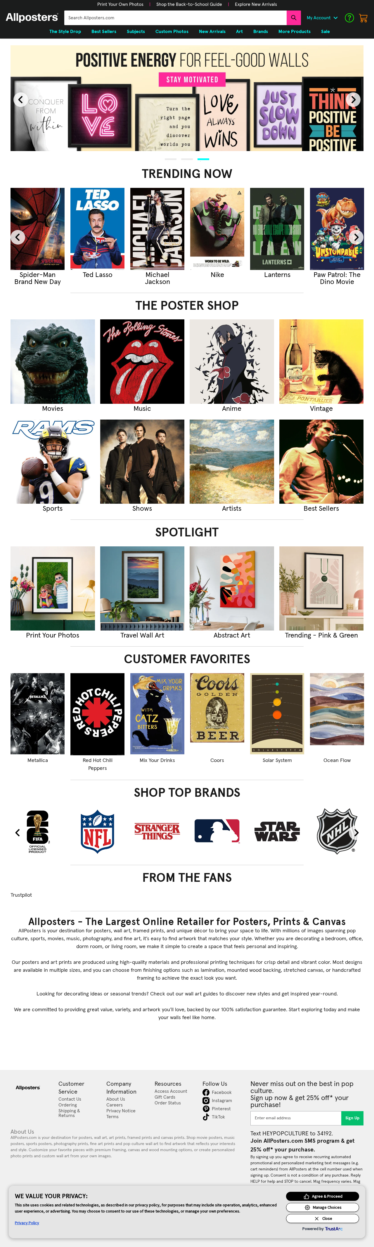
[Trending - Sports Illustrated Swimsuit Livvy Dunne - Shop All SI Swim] (217, 229)
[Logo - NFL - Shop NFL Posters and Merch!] (97, 831)
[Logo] (32, 18)
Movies (52, 408)
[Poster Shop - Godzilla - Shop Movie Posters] (53, 361)
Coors (217, 760)
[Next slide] (353, 99)
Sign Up (352, 1118)
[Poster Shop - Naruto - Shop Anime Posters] (232, 361)
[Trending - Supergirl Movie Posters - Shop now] (38, 229)
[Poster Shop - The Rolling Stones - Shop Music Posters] (142, 361)
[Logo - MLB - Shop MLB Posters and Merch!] (217, 831)
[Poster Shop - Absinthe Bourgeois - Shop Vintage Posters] (321, 361)
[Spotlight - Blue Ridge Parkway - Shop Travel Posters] (142, 588)
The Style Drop (65, 31)
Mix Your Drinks (157, 760)
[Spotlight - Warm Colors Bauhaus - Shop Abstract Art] (232, 588)
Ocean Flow (337, 760)
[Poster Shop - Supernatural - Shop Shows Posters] (142, 462)
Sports (53, 508)
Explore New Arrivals (256, 4)
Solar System (277, 760)
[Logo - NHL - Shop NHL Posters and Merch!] (337, 831)
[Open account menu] (335, 18)
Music (142, 408)
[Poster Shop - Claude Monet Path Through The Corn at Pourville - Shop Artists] (232, 462)
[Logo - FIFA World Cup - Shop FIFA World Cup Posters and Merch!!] (38, 831)
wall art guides (201, 994)
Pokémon (337, 274)
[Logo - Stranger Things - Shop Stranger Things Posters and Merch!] (157, 831)
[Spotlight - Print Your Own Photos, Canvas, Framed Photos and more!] (53, 588)
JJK (97, 274)
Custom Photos (171, 31)
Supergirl (37, 274)
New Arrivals (212, 31)
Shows (142, 508)
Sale (325, 31)
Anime (231, 408)
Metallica (37, 760)
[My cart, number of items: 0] (363, 17)
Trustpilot (21, 895)
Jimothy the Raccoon (157, 278)
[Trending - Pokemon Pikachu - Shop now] (337, 229)
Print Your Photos (52, 635)
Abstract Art (232, 635)
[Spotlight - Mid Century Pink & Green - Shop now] (321, 588)
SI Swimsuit (217, 274)
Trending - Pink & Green (321, 635)
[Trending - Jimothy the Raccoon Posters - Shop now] (157, 229)
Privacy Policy (27, 1222)
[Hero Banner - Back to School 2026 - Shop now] (187, 98)
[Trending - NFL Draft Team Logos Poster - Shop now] (277, 229)
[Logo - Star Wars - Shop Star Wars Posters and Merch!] (277, 831)
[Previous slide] (20, 99)
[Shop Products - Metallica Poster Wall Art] (38, 714)
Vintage (321, 408)
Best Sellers (321, 508)
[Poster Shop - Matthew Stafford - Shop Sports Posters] (53, 462)
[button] (120, 4)
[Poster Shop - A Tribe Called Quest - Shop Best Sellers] (321, 462)
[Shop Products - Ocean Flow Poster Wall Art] (337, 714)
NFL (277, 274)
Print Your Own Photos (120, 4)
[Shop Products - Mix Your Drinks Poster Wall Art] (157, 714)
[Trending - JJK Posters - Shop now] (97, 229)
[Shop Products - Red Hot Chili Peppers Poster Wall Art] (97, 714)
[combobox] (175, 18)
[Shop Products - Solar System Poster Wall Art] (277, 714)
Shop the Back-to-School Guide (189, 4)
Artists (231, 508)
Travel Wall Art (142, 635)
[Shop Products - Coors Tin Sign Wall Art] (217, 714)
